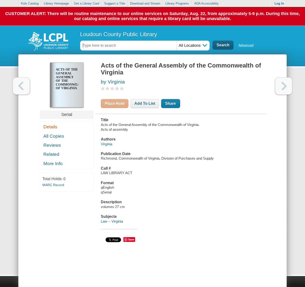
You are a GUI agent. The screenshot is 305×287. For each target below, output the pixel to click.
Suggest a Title (114, 3)
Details (50, 126)
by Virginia (113, 81)
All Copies (53, 136)
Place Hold (114, 103)
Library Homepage (56, 3)
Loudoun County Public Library (118, 34)
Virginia (106, 144)
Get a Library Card (86, 3)
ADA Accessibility (206, 3)
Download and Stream (145, 3)
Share (170, 103)
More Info (53, 163)
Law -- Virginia (112, 221)
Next (283, 86)
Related (51, 154)
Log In (279, 3)
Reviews (52, 145)
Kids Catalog (30, 3)
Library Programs (177, 3)
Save (131, 239)
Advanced (246, 45)
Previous (21, 86)
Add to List (144, 103)
